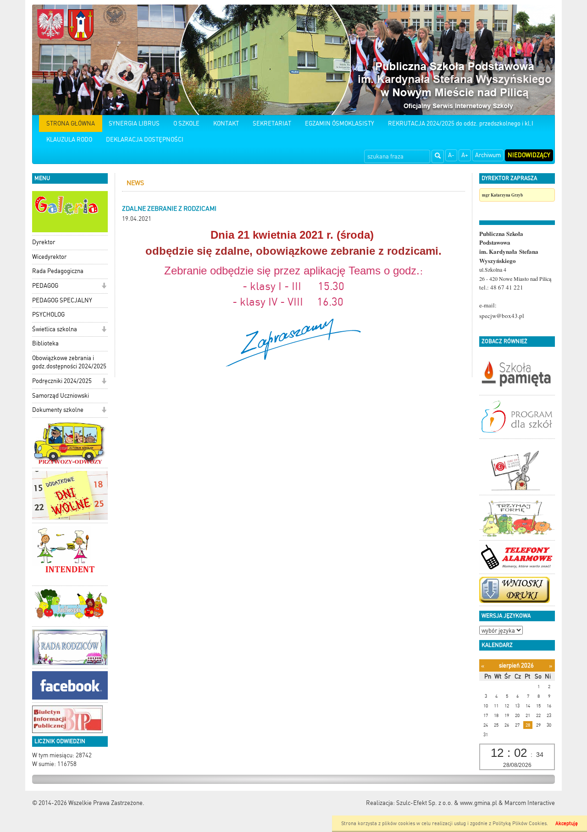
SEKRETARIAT (272, 123)
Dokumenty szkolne (57, 409)
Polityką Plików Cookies (520, 824)
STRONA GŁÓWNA (70, 123)
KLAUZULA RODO (69, 139)
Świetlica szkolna (54, 329)
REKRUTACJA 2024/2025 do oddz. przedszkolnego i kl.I (460, 123)
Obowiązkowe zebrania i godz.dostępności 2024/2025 (69, 362)
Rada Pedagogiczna (57, 271)
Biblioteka (45, 343)
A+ (464, 155)
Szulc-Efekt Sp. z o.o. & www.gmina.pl (446, 802)
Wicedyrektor (49, 256)
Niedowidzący (529, 155)
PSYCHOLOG (48, 314)
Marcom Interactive (529, 802)
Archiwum (488, 155)
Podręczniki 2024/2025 (62, 381)
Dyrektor (43, 242)
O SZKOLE (186, 123)
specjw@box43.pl (501, 316)
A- (451, 155)
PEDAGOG (45, 285)
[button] (104, 286)
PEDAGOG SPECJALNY (62, 300)
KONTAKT (226, 123)
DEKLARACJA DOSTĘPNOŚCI (144, 139)
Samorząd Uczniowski (60, 395)
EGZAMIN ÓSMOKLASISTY (339, 123)
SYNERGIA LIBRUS (134, 123)
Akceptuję (566, 824)
